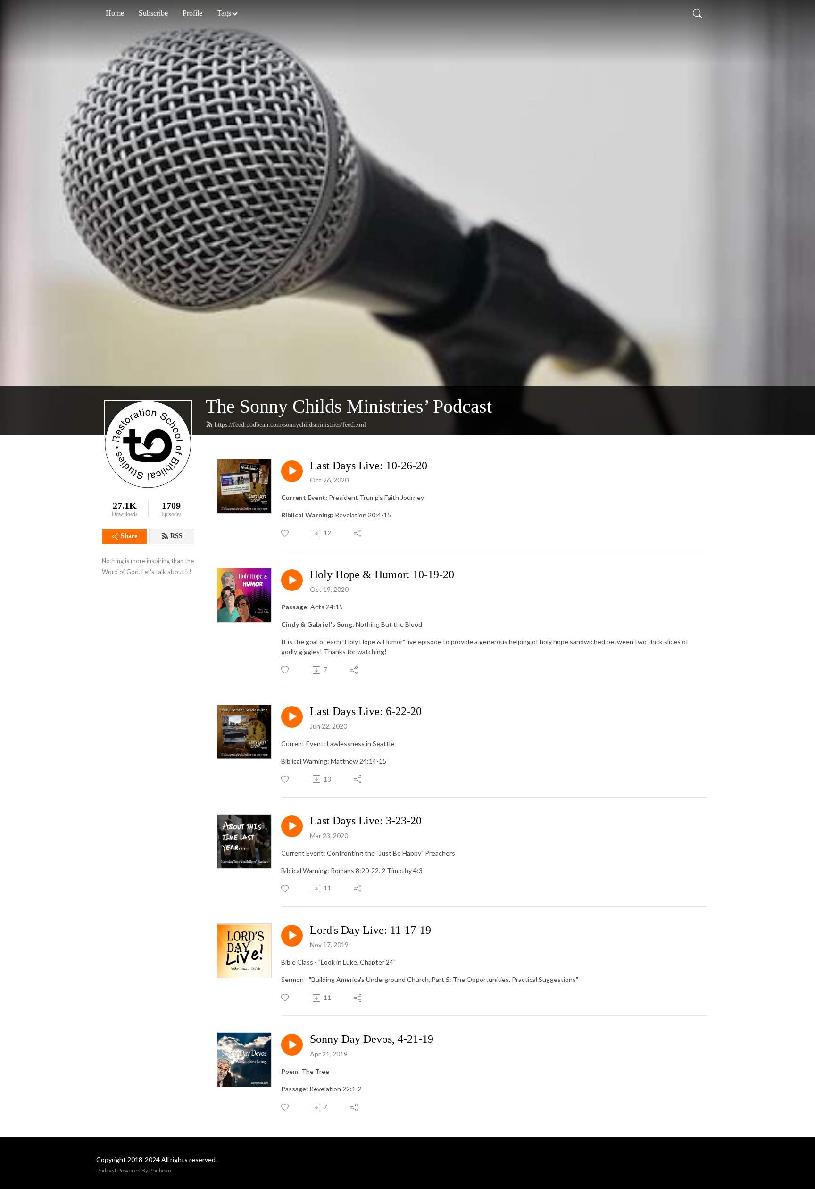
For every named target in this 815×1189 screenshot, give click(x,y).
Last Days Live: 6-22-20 (366, 711)
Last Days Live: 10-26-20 (368, 465)
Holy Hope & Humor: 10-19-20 (382, 574)
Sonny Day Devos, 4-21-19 (371, 1039)
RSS (176, 536)
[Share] (358, 533)
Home (115, 13)
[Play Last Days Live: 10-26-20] (292, 471)
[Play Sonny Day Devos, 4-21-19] (292, 1045)
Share (129, 536)
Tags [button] (224, 13)
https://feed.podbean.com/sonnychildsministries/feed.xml (290, 424)
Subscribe (153, 13)
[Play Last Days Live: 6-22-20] (292, 717)
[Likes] (285, 533)
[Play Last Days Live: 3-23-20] (292, 826)
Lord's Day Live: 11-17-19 (370, 930)
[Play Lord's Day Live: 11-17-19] (292, 936)
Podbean (160, 1170)
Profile (192, 13)
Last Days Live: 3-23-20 (366, 821)
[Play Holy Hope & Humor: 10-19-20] (292, 580)
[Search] (697, 13)
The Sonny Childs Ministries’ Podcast (349, 406)
